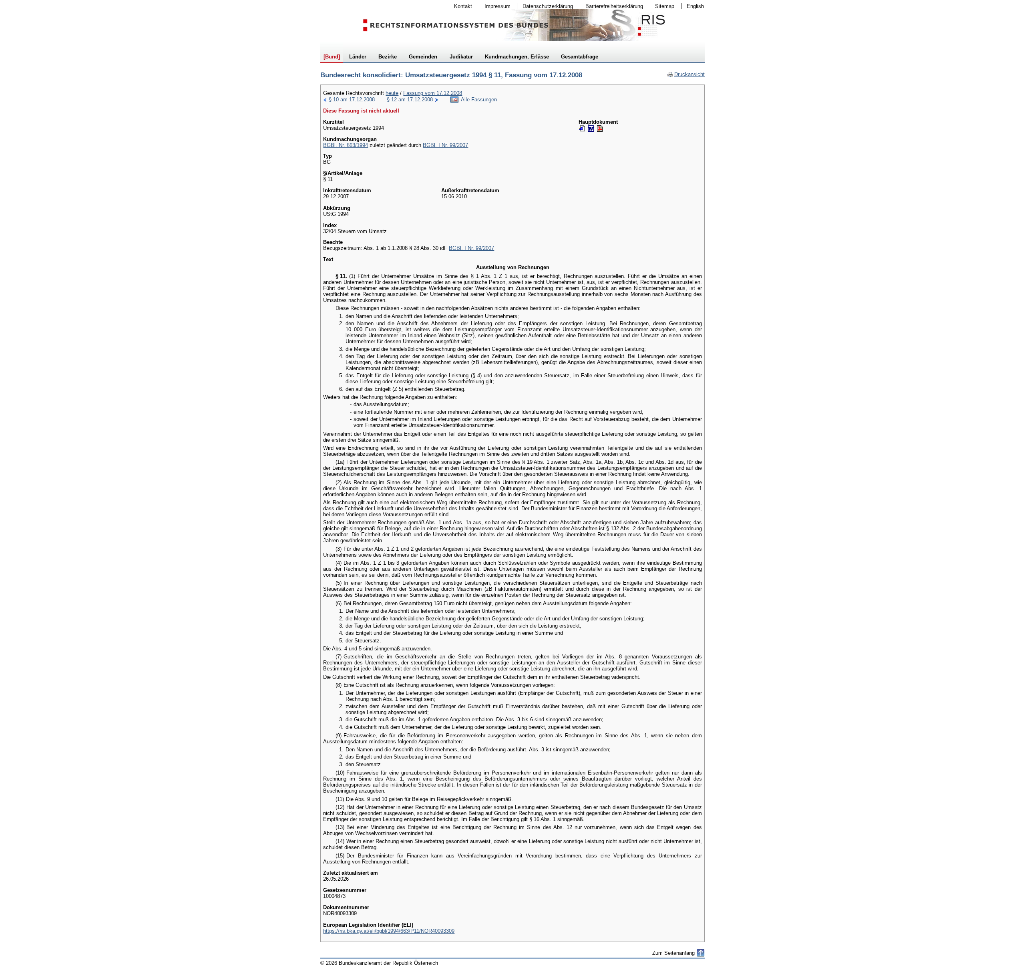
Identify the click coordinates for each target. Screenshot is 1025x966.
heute (392, 93)
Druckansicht (686, 74)
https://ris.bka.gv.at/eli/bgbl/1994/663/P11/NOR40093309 (388, 931)
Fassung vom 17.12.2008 (432, 93)
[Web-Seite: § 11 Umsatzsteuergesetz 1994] (582, 128)
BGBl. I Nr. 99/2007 (445, 145)
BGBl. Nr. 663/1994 (345, 145)
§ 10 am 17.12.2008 (352, 100)
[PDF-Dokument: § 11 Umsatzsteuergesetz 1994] (599, 128)
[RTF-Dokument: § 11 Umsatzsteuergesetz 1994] (591, 128)
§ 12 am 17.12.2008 (410, 100)
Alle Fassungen (479, 100)
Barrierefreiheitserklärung (611, 6)
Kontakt (460, 6)
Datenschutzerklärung (545, 6)
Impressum (494, 6)
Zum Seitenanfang (673, 953)
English (695, 6)
